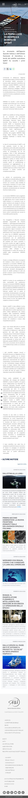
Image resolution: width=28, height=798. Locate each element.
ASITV (4, 741)
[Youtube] (15, 792)
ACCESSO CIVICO (9, 784)
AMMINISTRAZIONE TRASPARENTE (14, 779)
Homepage (7, 27)
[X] (1, 389)
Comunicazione (9, 29)
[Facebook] (4, 792)
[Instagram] (1, 393)
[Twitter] (8, 792)
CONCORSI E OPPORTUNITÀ (12, 727)
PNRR (6, 786)
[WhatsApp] (1, 404)
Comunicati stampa (10, 31)
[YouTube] (1, 397)
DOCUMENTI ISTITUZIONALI (13, 733)
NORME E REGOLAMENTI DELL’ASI (14, 730)
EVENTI (5, 739)
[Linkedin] (19, 792)
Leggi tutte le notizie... (22, 464)
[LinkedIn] (1, 400)
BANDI (6, 725)
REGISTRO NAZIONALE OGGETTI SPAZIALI (14, 751)
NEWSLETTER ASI (10, 770)
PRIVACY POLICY (10, 760)
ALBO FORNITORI (7, 746)
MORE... (19, 507)
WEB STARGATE (9, 767)
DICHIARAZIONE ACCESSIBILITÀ (14, 765)
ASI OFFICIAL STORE (8, 744)
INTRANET (8, 772)
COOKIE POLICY (9, 762)
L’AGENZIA (7, 720)
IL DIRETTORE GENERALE (11, 722)
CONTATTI (8, 757)
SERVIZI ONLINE (7, 749)
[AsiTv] (1, 407)
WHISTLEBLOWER (9, 781)
